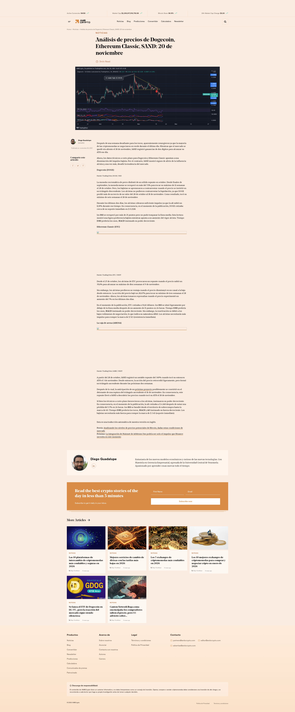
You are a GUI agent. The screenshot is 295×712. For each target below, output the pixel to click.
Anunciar (102, 645)
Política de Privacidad (140, 645)
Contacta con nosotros (108, 650)
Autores (102, 654)
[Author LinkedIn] (93, 466)
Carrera (102, 659)
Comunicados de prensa (77, 668)
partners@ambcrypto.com (184, 641)
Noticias (120, 21)
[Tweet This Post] (78, 166)
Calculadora (166, 21)
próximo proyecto (143, 389)
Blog (129, 21)
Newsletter (179, 21)
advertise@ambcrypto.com (184, 646)
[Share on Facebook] (72, 166)
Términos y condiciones (141, 641)
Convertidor (153, 21)
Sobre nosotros (105, 641)
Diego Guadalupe (84, 140)
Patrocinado (72, 673)
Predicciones (139, 21)
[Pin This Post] (83, 166)
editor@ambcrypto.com (211, 641)
